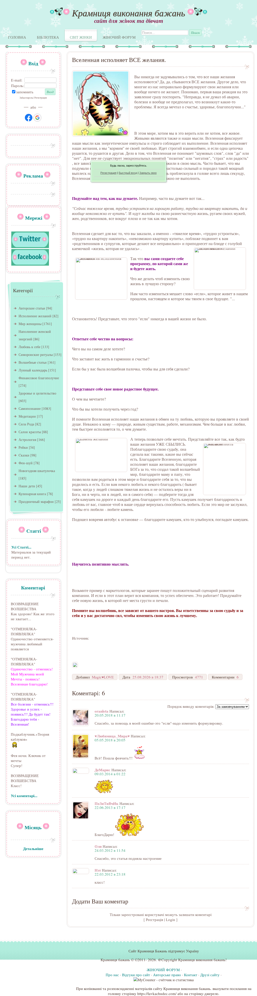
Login (170, 919)
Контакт (190, 974)
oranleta (101, 711)
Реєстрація (154, 919)
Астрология (27, 439)
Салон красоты (30, 431)
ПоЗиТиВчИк (106, 803)
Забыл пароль (26, 97)
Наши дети (27, 486)
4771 (199, 676)
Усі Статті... (21, 547)
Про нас (112, 974)
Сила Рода (26, 424)
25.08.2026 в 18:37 (148, 676)
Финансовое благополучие (39, 377)
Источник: (80, 638)
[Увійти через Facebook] (28, 117)
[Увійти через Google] (37, 118)
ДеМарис (102, 770)
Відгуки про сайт (136, 974)
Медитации (27, 416)
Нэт (98, 870)
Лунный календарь (33, 370)
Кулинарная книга (32, 493)
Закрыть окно (148, 172)
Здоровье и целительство (37, 393)
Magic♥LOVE (103, 676)
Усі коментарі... (24, 795)
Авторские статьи (32, 308)
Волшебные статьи (33, 362)
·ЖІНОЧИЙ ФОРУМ (163, 969)
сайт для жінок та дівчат (128, 21)
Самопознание (30, 408)
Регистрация (108, 172)
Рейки (23, 447)
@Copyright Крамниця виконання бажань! (192, 959)
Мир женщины (30, 323)
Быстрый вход (128, 172)
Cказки (24, 455)
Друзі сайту (210, 974)
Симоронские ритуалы (36, 354)
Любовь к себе (29, 346)
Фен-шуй (26, 463)
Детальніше (33, 848)
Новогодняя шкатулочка (37, 470)
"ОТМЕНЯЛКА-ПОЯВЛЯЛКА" (24, 631)
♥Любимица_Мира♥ (112, 736)
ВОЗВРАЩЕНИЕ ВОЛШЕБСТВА (25, 606)
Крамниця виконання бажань (128, 13)
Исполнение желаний (35, 316)
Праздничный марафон (36, 501)
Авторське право (167, 974)
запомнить (24, 91)
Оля (98, 846)
